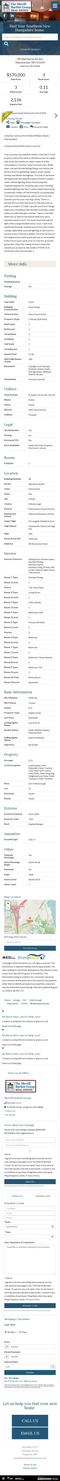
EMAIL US (30, 1433)
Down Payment (12, 1352)
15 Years (22, 1332)
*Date (7, 1222)
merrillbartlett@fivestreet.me (30, 1457)
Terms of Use (30, 1464)
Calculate (30, 1372)
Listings (16, 1000)
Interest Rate (11, 1361)
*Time (7, 1232)
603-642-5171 (14, 1103)
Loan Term (9, 1324)
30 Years (11, 1332)
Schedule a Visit (42, 1196)
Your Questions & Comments (19, 1242)
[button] (6, 43)
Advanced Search (29, 49)
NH (25, 1000)
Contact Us (10, 1111)
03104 (24, 1003)
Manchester (12, 1003)
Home (7, 1000)
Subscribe (30, 1181)
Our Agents (10, 1115)
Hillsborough (35, 1000)
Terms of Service (43, 1310)
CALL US (30, 1420)
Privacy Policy (32, 1175)
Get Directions (30, 948)
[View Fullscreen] (8, 914)
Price (7, 1342)
